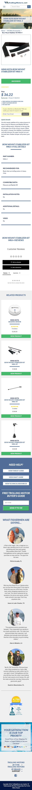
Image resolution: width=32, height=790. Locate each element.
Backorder (16, 81)
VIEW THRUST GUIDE (16, 471)
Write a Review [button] (17, 262)
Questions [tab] (15, 273)
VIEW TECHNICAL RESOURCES (16, 483)
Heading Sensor (14, 322)
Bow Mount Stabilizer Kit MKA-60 (14, 443)
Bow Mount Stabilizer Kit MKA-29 (14, 363)
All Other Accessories (13, 31)
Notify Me (25, 114)
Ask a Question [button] (16, 267)
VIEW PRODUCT (16, 336)
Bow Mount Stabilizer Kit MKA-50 (14, 401)
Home (3, 31)
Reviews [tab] (5, 273)
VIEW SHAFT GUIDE (16, 477)
